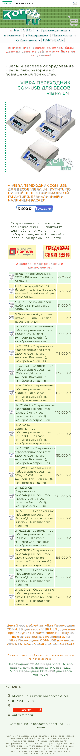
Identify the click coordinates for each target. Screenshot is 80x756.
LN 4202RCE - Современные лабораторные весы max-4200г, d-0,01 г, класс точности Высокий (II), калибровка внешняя (33, 497)
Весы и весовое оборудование (41, 66)
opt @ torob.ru (22, 715)
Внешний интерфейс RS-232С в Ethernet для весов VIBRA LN (34, 277)
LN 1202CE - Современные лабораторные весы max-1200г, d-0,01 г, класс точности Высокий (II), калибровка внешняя (34, 334)
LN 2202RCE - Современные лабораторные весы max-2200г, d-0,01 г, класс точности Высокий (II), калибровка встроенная (33, 434)
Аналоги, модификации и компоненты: (39, 265)
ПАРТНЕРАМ (53, 40)
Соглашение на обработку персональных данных (40, 725)
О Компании (26, 40)
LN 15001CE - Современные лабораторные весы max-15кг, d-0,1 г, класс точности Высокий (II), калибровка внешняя (34, 518)
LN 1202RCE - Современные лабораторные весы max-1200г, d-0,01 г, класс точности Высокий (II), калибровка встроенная (35, 412)
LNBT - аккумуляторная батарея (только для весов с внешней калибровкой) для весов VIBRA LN (35, 291)
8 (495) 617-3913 (24, 701)
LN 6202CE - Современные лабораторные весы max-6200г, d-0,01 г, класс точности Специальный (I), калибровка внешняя (34, 538)
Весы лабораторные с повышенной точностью (31, 72)
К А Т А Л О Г (24, 30)
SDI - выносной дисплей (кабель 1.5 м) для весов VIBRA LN (33, 305)
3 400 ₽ (25, 209)
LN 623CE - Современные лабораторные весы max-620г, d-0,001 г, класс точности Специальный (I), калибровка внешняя (34, 475)
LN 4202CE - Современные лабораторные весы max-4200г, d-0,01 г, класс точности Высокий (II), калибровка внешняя (34, 393)
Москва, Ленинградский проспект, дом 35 (42, 696)
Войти (7, 3)
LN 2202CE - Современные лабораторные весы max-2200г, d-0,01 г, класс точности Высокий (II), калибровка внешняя (34, 353)
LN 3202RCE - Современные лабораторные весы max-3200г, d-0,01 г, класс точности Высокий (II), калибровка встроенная (35, 455)
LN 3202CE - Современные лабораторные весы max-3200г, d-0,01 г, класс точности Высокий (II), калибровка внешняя (34, 373)
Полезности (62, 35)
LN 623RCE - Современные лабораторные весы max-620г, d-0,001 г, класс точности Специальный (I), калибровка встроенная (34, 558)
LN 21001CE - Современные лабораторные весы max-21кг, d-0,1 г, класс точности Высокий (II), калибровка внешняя (34, 577)
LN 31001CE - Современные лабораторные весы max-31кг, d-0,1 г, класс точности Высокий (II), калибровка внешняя (34, 597)
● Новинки (13, 35)
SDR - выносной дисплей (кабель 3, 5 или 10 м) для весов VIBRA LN (33, 317)
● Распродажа (37, 35)
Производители (54, 30)
